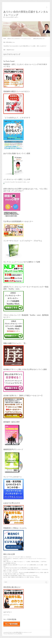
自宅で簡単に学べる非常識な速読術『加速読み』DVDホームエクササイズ (17, 575)
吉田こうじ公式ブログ (41, 46)
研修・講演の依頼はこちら (9, 42)
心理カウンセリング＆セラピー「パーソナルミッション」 (19, 38)
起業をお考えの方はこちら (39, 38)
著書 (4, 49)
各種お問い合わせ (10, 49)
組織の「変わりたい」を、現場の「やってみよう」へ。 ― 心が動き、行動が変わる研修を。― (22, 561)
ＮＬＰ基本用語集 (6, 563)
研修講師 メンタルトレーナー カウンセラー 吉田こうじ (14, 557)
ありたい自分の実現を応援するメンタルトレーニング (25, 13)
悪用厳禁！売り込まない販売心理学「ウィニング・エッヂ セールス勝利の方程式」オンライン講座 (23, 564)
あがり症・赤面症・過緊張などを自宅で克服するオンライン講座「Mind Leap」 (18, 577)
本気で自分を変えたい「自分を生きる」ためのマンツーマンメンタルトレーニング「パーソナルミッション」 (25, 558)
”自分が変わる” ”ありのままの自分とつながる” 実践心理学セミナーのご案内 (19, 46)
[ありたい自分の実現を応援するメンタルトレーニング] (26, 22)
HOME (4, 38)
